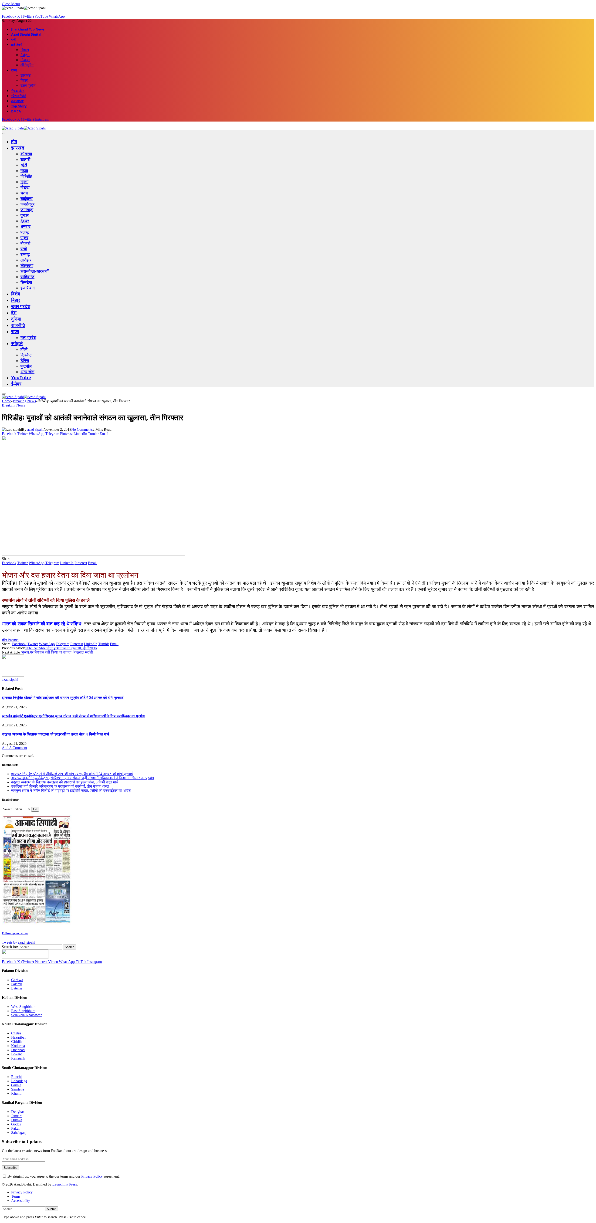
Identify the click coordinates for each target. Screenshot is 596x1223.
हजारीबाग (27, 288)
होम (14, 141)
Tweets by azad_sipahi (18, 942)
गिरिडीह (26, 176)
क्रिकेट (26, 355)
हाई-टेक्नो (16, 44)
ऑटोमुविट (27, 65)
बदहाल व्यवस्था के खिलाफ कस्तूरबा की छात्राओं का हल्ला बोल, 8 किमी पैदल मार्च (55, 734)
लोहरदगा (26, 265)
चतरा (24, 193)
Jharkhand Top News (27, 29)
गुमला (24, 181)
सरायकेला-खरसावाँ (34, 271)
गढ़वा (24, 170)
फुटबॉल (26, 366)
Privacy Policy (92, 1176)
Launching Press (64, 1184)
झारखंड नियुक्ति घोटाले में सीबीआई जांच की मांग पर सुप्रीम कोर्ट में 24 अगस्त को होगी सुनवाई (62, 698)
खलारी (25, 159)
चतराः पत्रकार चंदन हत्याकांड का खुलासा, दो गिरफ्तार (61, 648)
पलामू (24, 232)
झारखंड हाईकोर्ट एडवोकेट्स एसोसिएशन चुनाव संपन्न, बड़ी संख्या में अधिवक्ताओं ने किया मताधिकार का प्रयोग (73, 716)
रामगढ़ (25, 254)
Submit (51, 1209)
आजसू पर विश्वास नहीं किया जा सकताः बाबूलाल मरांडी (57, 652)
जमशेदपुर (27, 204)
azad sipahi (35, 429)
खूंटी (23, 165)
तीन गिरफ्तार (10, 640)
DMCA (16, 111)
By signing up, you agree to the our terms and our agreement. (63, 1176)
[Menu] (3, 133)
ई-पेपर (16, 384)
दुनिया (16, 319)
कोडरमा (26, 153)
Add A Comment (14, 748)
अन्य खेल (27, 371)
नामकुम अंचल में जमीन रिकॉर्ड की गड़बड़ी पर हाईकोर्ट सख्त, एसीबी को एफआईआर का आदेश (71, 791)
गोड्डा (25, 187)
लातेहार (25, 260)
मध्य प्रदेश (28, 337)
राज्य (14, 70)
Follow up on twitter (15, 933)
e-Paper (17, 101)
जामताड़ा (26, 209)
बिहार (24, 80)
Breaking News (13, 405)
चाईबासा (26, 198)
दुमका (24, 215)
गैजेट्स (25, 54)
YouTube (21, 377)
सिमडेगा (26, 282)
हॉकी (23, 349)
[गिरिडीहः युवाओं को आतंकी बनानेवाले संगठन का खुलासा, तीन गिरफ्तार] (93, 554)
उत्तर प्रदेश (27, 85)
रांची (13, 39)
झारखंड (25, 75)
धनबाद (25, 226)
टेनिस (24, 360)
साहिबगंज (27, 276)
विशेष (15, 294)
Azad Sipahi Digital (26, 34)
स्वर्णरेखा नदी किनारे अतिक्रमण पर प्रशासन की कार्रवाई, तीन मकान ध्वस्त (60, 786)
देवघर (24, 221)
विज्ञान (24, 49)
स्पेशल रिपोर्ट (18, 96)
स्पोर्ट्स (17, 343)
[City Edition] (37, 924)
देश (14, 312)
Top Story (19, 106)
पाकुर (24, 237)
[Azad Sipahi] (24, 128)
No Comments (82, 429)
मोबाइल (25, 59)
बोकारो (25, 243)
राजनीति (18, 325)
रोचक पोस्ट (17, 90)
